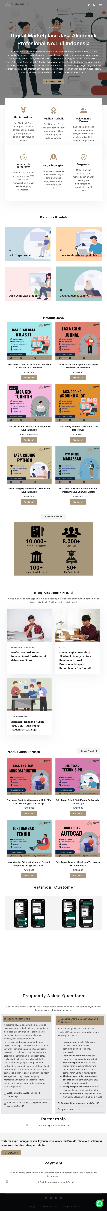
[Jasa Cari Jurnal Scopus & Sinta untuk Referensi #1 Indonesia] (77, 341)
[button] (99, 1203)
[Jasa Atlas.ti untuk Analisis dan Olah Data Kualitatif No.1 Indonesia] (29, 341)
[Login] (89, 5)
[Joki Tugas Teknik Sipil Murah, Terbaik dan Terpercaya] (77, 776)
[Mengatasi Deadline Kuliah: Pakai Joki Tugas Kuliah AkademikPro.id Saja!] (29, 694)
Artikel (14, 647)
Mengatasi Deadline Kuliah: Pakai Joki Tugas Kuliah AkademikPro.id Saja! (28, 725)
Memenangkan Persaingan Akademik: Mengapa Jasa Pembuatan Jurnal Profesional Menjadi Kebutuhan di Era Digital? (75, 660)
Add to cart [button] (29, 377)
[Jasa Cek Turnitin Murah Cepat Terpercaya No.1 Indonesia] (29, 403)
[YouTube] (61, 1198)
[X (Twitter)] (51, 1198)
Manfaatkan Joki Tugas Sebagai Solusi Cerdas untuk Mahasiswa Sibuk (28, 656)
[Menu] (100, 4)
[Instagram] (56, 1198)
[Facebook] (46, 1198)
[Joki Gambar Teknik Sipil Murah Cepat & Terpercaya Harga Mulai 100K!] (29, 838)
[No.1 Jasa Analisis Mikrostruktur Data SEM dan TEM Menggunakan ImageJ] (29, 776)
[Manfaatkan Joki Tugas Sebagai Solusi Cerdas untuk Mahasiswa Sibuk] (29, 625)
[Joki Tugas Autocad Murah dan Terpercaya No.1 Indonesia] (77, 838)
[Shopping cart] (94, 5)
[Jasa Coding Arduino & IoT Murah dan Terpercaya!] (77, 403)
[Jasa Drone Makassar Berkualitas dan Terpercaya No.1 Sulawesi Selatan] (77, 465)
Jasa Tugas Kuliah (26, 647)
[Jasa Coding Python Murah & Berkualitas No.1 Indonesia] (29, 465)
